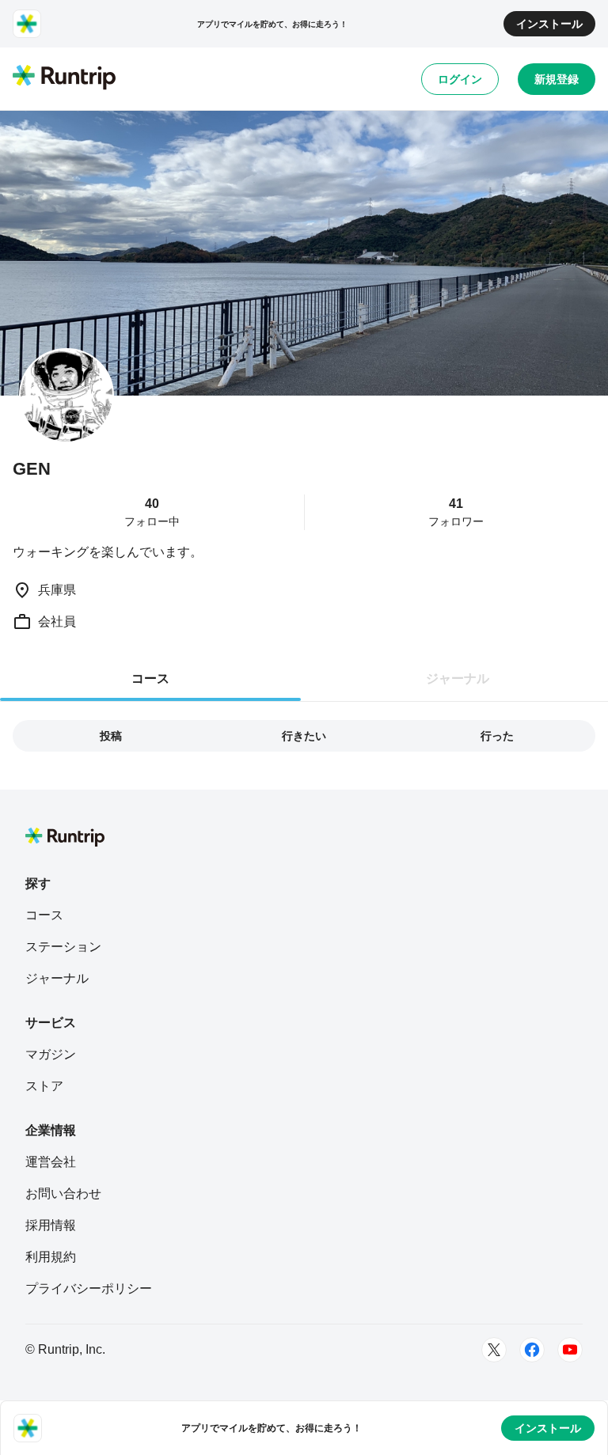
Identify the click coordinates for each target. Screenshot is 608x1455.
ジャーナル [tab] (457, 678)
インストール (549, 23)
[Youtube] (570, 1349)
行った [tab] (497, 735)
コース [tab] (150, 678)
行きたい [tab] (304, 735)
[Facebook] (532, 1349)
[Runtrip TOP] (64, 78)
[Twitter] (494, 1349)
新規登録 (556, 79)
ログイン (460, 79)
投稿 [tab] (111, 735)
